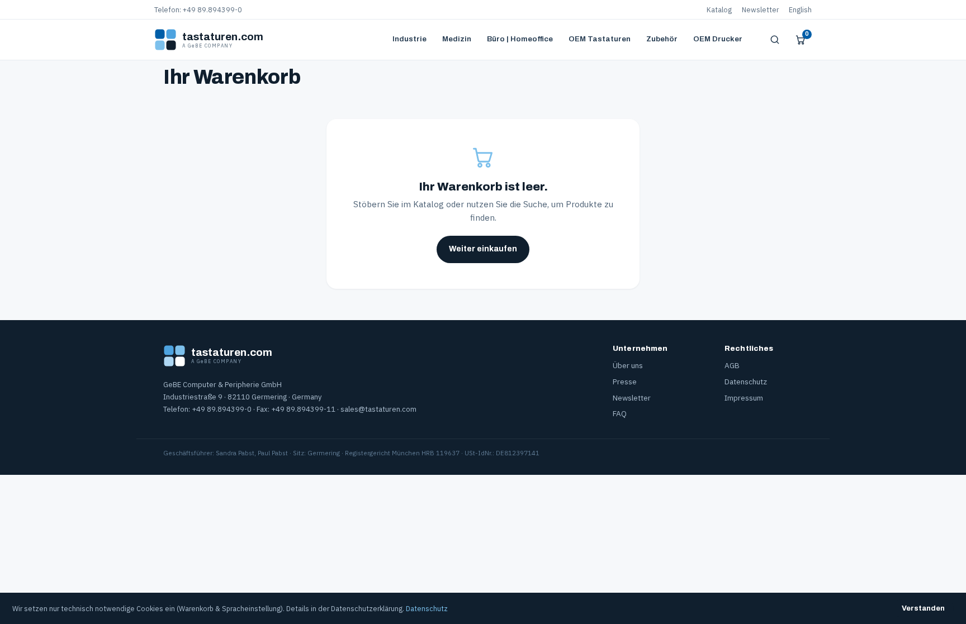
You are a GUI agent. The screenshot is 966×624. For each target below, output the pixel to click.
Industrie (409, 39)
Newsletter (760, 9)
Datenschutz (745, 382)
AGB (732, 365)
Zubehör (662, 39)
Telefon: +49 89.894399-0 (198, 9)
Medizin (456, 39)
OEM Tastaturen (600, 39)
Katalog (719, 9)
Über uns (628, 365)
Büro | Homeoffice (520, 39)
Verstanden (923, 608)
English (800, 9)
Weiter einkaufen (483, 249)
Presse (625, 382)
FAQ (620, 413)
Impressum (743, 398)
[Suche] (775, 39)
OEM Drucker (717, 39)
